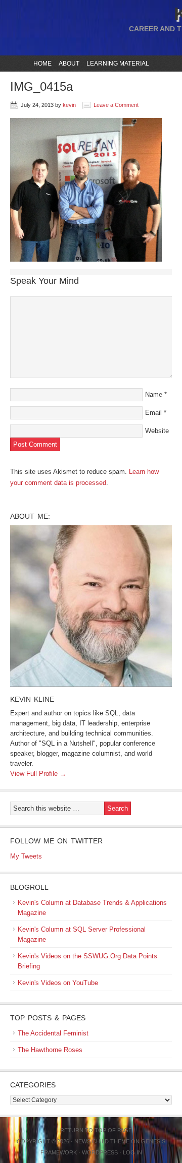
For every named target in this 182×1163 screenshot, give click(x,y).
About (67, 63)
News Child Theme (101, 1141)
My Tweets (26, 856)
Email (153, 412)
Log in (132, 1152)
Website (157, 431)
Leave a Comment (116, 105)
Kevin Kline (32, 699)
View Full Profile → (38, 773)
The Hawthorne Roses (50, 1050)
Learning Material (116, 63)
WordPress (100, 1152)
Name (153, 394)
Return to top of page (96, 1130)
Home (42, 63)
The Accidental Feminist (53, 1033)
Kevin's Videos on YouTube (58, 983)
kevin (69, 105)
